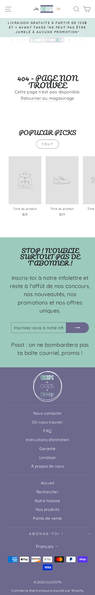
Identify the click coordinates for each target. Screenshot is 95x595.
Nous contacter (47, 413)
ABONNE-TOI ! (46, 534)
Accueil (47, 483)
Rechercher (47, 491)
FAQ (47, 430)
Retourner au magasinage (47, 98)
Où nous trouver (47, 422)
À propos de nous (47, 466)
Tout (47, 144)
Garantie (47, 448)
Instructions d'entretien (47, 439)
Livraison (47, 457)
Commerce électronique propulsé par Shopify (47, 590)
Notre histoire (47, 500)
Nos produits (47, 509)
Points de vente (47, 518)
